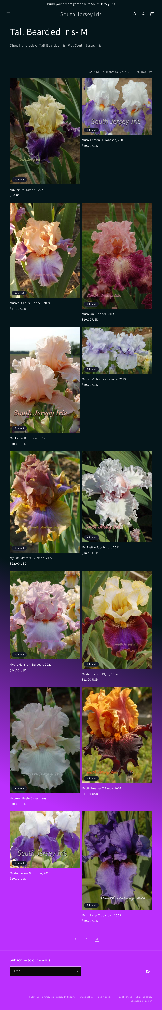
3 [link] (97, 939)
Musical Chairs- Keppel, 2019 (30, 303)
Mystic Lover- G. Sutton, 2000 (30, 873)
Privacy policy (104, 996)
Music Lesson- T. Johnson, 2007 (103, 140)
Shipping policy (144, 996)
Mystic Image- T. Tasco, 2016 (101, 788)
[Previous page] (65, 939)
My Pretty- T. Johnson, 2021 (101, 547)
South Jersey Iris (45, 996)
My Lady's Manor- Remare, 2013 (104, 379)
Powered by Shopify (65, 996)
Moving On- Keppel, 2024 (27, 190)
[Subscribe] (76, 971)
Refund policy (86, 996)
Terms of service (123, 996)
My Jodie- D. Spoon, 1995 (27, 438)
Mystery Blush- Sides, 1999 (28, 798)
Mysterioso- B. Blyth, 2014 (100, 674)
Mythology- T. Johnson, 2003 (101, 915)
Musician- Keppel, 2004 (98, 314)
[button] (8, 14)
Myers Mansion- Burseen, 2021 (31, 664)
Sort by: (94, 72)
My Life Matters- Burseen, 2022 (31, 558)
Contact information (141, 1001)
